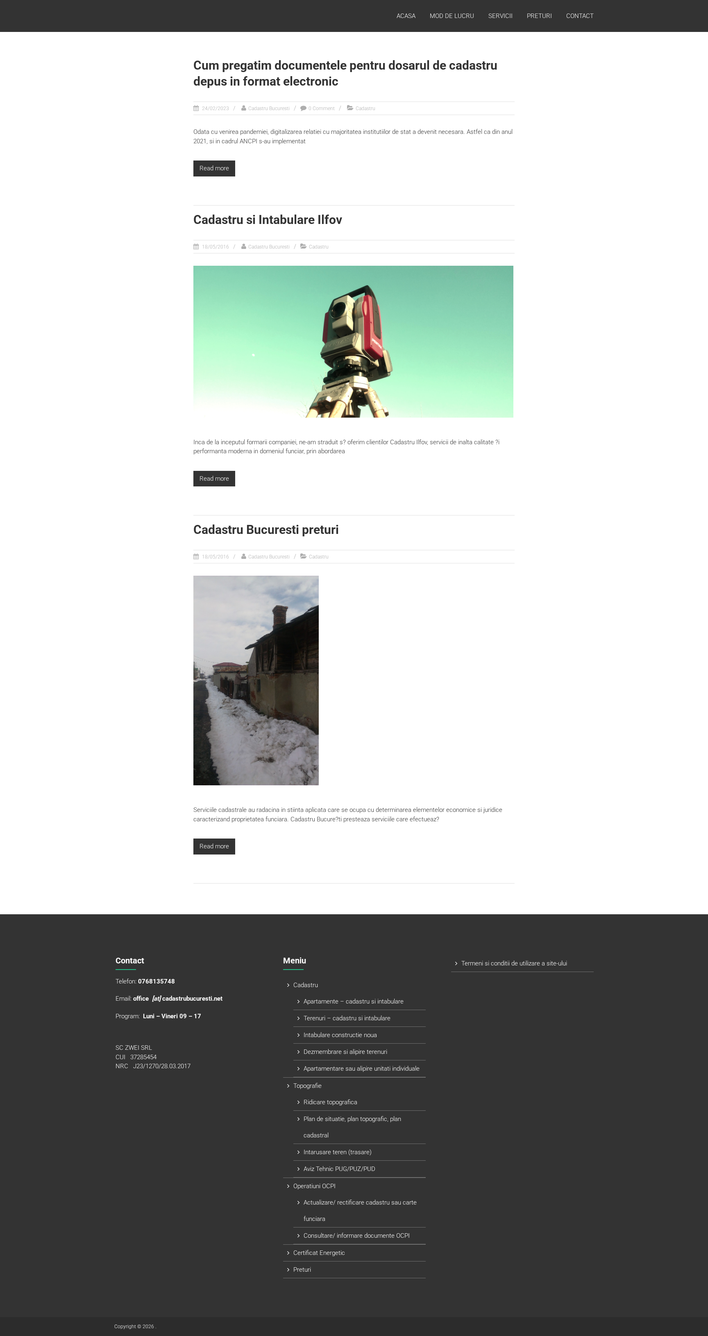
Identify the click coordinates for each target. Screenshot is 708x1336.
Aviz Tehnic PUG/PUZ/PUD (339, 1169)
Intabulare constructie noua (340, 1035)
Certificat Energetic (319, 1253)
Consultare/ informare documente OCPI (357, 1235)
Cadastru (365, 108)
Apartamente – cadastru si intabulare (354, 1001)
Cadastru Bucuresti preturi (266, 529)
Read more (214, 168)
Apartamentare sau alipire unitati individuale (362, 1068)
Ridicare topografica (330, 1102)
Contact (580, 16)
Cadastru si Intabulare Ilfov (267, 219)
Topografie (307, 1086)
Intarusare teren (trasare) (338, 1152)
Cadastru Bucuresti (269, 108)
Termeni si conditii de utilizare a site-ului (514, 963)
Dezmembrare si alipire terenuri (345, 1052)
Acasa (406, 16)
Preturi (539, 16)
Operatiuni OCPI (314, 1186)
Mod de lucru (452, 16)
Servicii (500, 16)
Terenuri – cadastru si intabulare (347, 1018)
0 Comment (322, 108)
